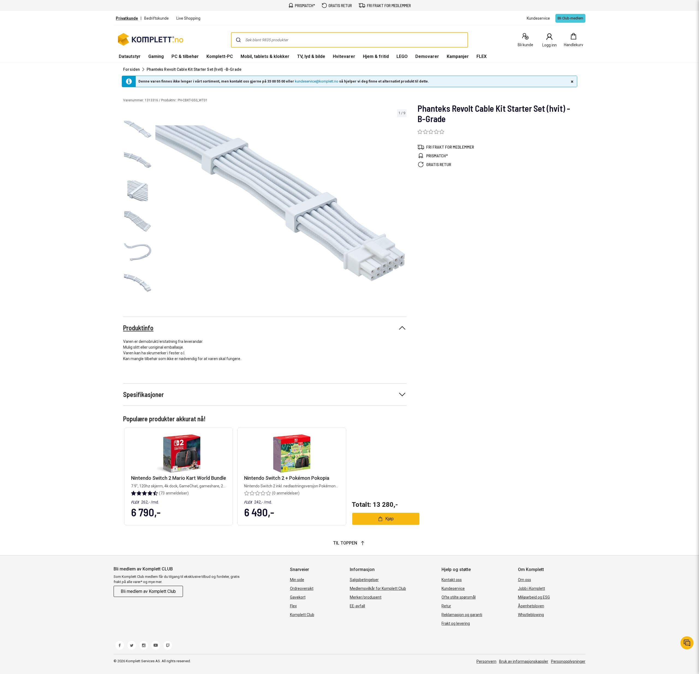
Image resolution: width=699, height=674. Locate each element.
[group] (280, 203)
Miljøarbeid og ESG (534, 597)
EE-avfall (357, 606)
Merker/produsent (365, 597)
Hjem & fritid (376, 56)
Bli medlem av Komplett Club (148, 591)
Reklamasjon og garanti (462, 615)
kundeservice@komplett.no (316, 81)
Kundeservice (453, 588)
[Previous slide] (158, 204)
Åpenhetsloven (531, 606)
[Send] (238, 39)
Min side (297, 580)
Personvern (486, 661)
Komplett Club (302, 615)
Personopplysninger (568, 661)
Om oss (524, 580)
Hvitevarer (344, 56)
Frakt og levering (456, 623)
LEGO (402, 56)
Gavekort (298, 597)
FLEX (481, 56)
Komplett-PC (219, 56)
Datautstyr (130, 56)
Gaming (156, 56)
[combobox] (349, 40)
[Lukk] (571, 81)
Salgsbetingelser (364, 580)
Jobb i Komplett (531, 588)
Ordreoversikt (301, 588)
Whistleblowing (531, 615)
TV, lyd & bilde (311, 56)
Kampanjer (458, 56)
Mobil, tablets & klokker (265, 56)
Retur (446, 606)
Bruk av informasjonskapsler (523, 661)
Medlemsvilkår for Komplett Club (378, 588)
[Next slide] (402, 204)
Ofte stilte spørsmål (459, 597)
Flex (293, 606)
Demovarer (427, 56)
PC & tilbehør (185, 56)
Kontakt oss (452, 580)
